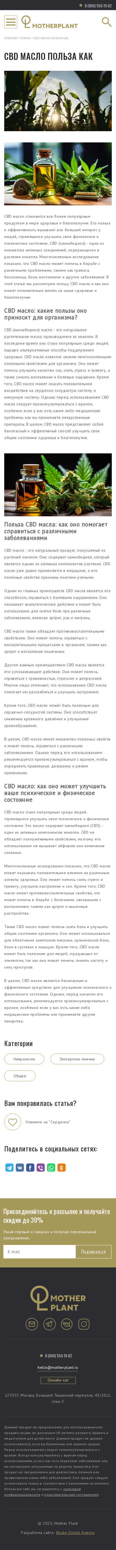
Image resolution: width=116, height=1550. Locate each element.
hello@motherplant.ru (58, 1367)
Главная (10, 38)
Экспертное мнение (77, 1059)
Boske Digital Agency (75, 1532)
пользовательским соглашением (71, 1494)
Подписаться (93, 1251)
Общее (20, 1075)
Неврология (24, 1059)
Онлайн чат (58, 1380)
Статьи (25, 38)
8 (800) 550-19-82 (98, 5)
